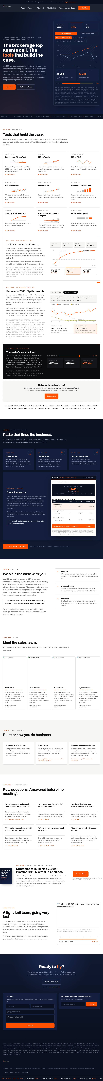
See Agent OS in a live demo (15, 546)
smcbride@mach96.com (35, 705)
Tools (23, 8)
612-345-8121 (8, 707)
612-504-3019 (57, 707)
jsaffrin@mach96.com (10, 705)
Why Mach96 (51, 8)
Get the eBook (81, 874)
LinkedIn (25, 1072)
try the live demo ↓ (71, 2)
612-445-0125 (82, 707)
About (11, 1072)
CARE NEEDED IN (52, 356)
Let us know (51, 396)
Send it (30, 1025)
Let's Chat (84, 8)
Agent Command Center (67, 8)
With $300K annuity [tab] (71, 292)
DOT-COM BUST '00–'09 (63, 37)
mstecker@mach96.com (60, 705)
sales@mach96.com (54, 987)
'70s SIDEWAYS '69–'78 (63, 41)
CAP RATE (58, 83)
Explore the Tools (26, 87)
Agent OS (31, 8)
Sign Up (92, 1004)
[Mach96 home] (7, 8)
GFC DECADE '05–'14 (79, 37)
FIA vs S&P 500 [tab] (66, 33)
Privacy (17, 1072)
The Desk (40, 8)
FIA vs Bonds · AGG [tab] (87, 33)
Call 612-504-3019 (51, 982)
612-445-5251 (33, 707)
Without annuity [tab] (57, 292)
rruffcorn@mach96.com (85, 705)
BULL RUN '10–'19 (79, 41)
